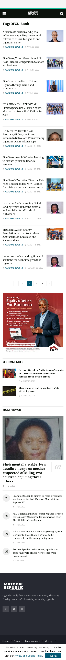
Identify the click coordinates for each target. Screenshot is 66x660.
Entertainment (32, 641)
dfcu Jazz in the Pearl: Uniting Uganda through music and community (20, 85)
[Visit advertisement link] (33, 323)
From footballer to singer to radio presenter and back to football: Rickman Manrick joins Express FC (37, 499)
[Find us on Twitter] (14, 609)
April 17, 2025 (32, 70)
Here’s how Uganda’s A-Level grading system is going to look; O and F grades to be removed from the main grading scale (37, 535)
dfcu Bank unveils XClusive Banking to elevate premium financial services (23, 161)
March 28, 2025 (33, 169)
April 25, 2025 (32, 47)
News (17, 641)
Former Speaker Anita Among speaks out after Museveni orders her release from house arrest (41, 373)
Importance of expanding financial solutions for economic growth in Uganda (23, 260)
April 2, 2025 (32, 119)
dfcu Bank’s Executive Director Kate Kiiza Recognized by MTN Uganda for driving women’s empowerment (24, 184)
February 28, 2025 (34, 268)
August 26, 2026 (27, 381)
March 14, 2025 (33, 245)
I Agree (53, 655)
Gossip (48, 641)
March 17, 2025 (33, 218)
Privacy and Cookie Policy (28, 655)
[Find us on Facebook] (6, 609)
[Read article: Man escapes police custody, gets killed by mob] (9, 391)
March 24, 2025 (33, 192)
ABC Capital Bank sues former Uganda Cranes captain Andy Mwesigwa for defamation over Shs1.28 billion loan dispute (38, 517)
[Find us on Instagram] (22, 609)
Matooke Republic (14, 47)
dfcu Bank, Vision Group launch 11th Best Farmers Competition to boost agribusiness (23, 62)
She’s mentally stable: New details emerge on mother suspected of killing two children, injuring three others (24, 472)
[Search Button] (61, 13)
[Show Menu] (4, 13)
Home (6, 641)
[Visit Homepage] (33, 13)
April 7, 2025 (32, 93)
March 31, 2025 (33, 146)
